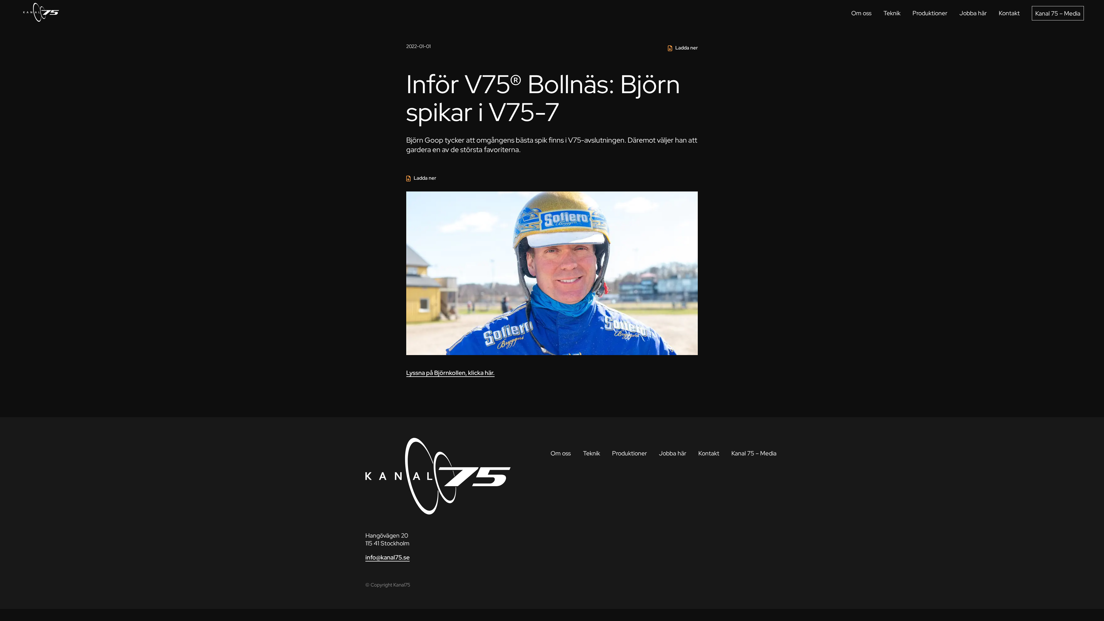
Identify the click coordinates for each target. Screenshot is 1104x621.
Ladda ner (686, 48)
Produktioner (930, 13)
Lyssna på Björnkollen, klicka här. (450, 373)
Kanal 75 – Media (1057, 13)
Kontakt (1009, 13)
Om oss (861, 13)
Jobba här (973, 13)
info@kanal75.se (387, 557)
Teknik (891, 13)
